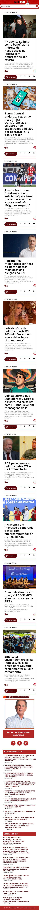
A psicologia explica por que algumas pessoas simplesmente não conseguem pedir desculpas (19, 775)
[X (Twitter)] (25, 743)
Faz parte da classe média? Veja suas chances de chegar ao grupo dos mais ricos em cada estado (19, 767)
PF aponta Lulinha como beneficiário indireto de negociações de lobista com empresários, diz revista (13, 840)
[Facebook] (13, 743)
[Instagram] (19, 743)
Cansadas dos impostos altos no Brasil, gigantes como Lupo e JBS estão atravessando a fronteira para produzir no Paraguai (20, 758)
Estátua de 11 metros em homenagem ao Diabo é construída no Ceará (19, 818)
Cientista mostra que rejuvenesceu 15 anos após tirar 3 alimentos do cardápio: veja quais (19, 825)
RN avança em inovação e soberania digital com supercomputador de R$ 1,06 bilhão (16, 899)
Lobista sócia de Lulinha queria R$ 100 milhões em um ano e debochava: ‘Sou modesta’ (16, 877)
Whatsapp (12, 77)
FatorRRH (19, 4)
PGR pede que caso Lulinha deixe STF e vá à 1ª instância (16, 892)
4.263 (18, 696)
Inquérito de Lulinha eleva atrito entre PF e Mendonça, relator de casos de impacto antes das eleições (20, 792)
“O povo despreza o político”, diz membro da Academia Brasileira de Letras (20, 800)
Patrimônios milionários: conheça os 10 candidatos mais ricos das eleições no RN (16, 869)
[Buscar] (37, 6)
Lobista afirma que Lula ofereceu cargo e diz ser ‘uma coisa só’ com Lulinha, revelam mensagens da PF (15, 885)
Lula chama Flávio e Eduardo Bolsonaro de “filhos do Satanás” (20, 806)
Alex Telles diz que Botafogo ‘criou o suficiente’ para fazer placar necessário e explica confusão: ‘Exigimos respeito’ (16, 860)
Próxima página (25, 696)
